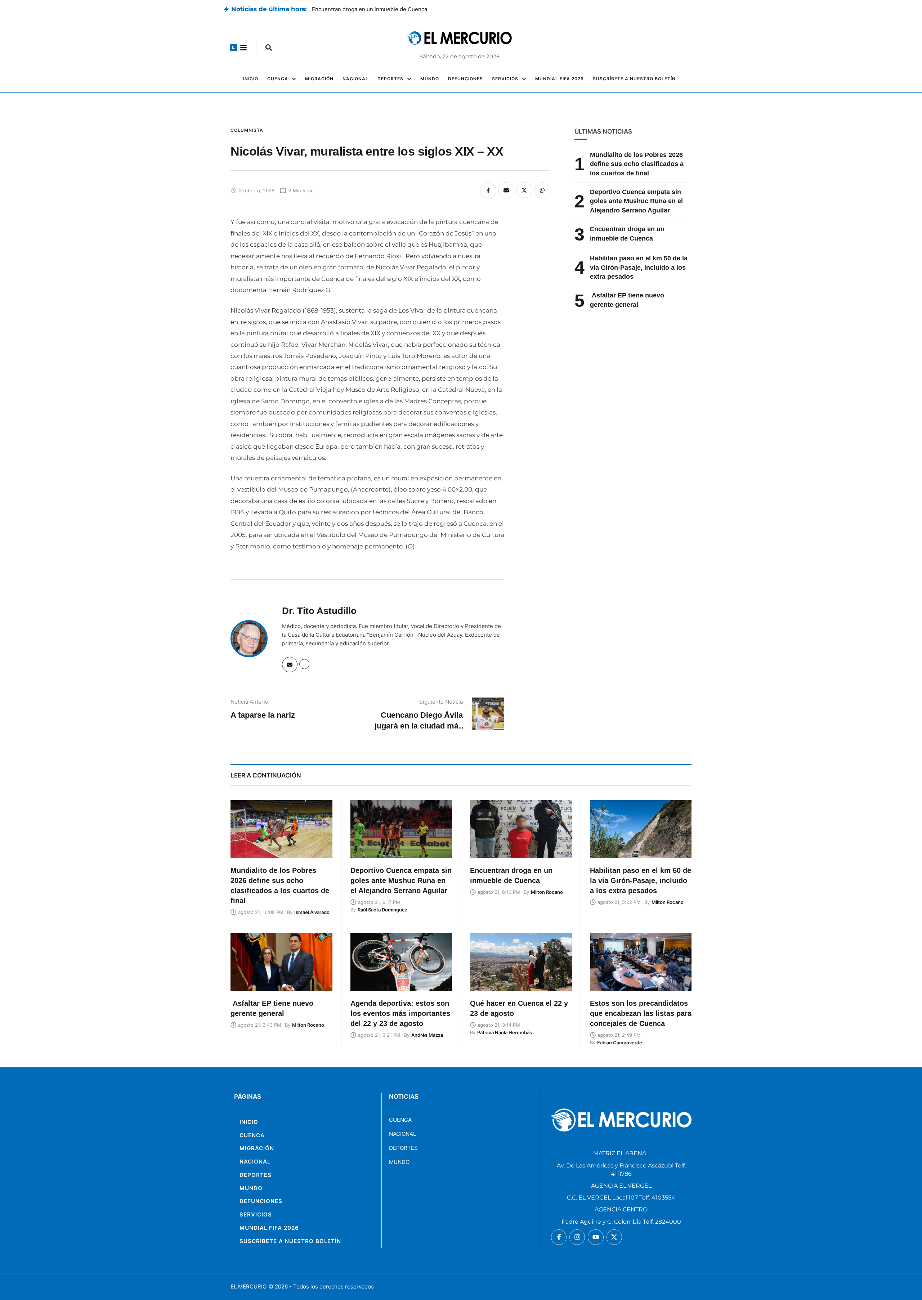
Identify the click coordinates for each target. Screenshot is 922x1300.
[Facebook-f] (559, 1237)
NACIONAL (402, 1133)
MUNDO (399, 1161)
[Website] (304, 664)
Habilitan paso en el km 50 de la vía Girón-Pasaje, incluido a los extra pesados (639, 267)
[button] (233, 47)
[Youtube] (595, 1237)
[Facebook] (488, 190)
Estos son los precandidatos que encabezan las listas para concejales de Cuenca (641, 1013)
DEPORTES (403, 1147)
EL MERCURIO (248, 1286)
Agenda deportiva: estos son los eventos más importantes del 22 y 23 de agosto (400, 1013)
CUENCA (400, 1119)
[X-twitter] (614, 1237)
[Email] (506, 190)
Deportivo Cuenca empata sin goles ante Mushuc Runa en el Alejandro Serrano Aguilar (422, 9)
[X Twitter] (524, 190)
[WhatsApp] (542, 190)
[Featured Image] (281, 829)
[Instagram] (577, 1237)
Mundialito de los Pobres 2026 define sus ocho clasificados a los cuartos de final (637, 164)
